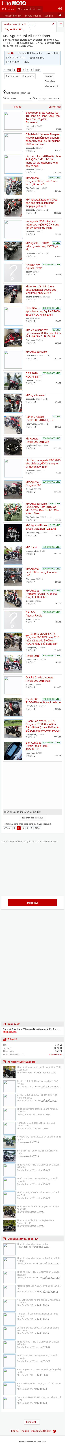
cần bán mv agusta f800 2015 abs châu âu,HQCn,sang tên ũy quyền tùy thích (43, 463)
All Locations (12, 93)
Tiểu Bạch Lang (32, 188)
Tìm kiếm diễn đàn (12, 16)
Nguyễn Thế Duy (33, 446)
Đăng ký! (32, 902)
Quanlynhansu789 (26, 1114)
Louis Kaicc (31, 126)
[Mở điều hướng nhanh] (53, 24)
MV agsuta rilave (36, 395)
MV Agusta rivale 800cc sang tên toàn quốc (41, 572)
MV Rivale (32, 547)
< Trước (7, 70)
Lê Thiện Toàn (32, 706)
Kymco (20, 1142)
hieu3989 (30, 318)
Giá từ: (6, 98)
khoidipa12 (30, 148)
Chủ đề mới (28, 76)
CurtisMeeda (55, 1054)
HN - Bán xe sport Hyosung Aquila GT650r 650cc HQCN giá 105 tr (43, 311)
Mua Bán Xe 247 (25, 1086)
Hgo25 (20, 1247)
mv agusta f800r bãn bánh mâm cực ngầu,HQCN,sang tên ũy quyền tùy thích (42, 224)
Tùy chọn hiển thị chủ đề (32, 818)
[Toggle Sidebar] (60, 24)
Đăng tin (48, 16)
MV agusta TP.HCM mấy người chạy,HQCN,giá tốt (42, 246)
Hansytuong (31, 424)
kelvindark (30, 380)
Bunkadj (29, 489)
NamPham (30, 753)
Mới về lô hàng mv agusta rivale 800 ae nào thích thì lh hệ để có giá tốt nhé (43, 333)
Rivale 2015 (33, 655)
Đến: (35, 98)
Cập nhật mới (12, 76)
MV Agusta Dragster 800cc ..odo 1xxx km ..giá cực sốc (41, 181)
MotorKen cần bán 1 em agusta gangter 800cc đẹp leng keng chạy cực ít (41, 289)
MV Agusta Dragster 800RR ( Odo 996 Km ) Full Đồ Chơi (41, 594)
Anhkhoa (29, 684)
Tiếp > (37, 70)
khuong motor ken (34, 297)
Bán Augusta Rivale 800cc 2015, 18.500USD (37, 746)
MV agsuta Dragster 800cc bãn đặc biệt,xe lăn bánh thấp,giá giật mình (41, 203)
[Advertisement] (32, 784)
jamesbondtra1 (32, 551)
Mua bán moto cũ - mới (29, 9)
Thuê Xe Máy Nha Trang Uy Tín (32, 1244)
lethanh (29, 272)
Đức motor (30, 340)
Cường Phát (31, 647)
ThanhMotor (23, 1072)
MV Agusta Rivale (36, 351)
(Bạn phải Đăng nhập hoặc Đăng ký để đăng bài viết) (28, 824)
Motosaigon (8, 9)
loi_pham (29, 601)
